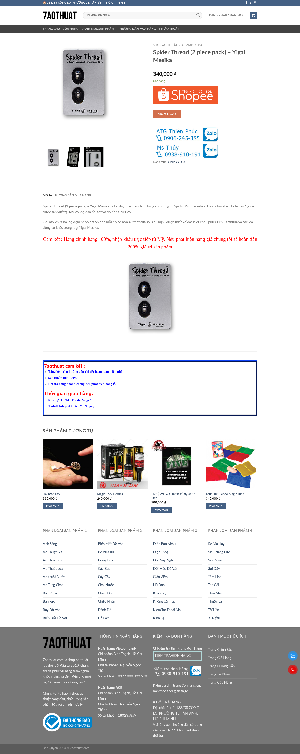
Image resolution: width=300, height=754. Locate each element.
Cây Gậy (104, 577)
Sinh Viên (215, 560)
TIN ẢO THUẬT (169, 29)
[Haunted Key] (68, 464)
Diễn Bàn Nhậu (164, 544)
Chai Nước (106, 585)
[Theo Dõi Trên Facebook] (246, 2)
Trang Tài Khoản (219, 674)
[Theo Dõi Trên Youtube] (255, 2)
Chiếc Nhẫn (106, 601)
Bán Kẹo (49, 601)
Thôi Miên (215, 593)
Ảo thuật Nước (54, 577)
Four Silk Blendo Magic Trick (225, 494)
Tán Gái (213, 585)
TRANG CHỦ (51, 29)
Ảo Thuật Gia (52, 552)
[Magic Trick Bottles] (122, 464)
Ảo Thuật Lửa (53, 568)
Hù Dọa (159, 585)
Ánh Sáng (50, 544)
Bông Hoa (105, 560)
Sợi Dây (214, 568)
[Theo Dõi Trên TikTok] (250, 2)
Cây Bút (104, 568)
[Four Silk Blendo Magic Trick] (231, 464)
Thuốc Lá (215, 601)
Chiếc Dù (105, 593)
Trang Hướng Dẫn (221, 666)
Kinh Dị (158, 618)
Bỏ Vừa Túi (106, 552)
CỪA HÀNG (70, 29)
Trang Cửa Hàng (220, 682)
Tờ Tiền (213, 610)
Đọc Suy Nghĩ (163, 560)
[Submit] (198, 15)
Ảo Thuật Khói (53, 560)
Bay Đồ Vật (51, 610)
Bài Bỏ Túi (50, 593)
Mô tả (47, 195)
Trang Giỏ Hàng (219, 658)
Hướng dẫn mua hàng (138, 29)
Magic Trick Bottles (110, 494)
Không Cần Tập (164, 601)
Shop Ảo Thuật (165, 45)
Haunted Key (51, 494)
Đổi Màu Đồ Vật (165, 568)
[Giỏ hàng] (253, 15)
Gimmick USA (192, 45)
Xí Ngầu (214, 618)
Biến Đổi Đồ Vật (55, 618)
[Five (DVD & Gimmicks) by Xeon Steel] (176, 464)
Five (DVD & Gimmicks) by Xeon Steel (173, 496)
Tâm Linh (214, 577)
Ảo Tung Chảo (53, 585)
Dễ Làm (104, 618)
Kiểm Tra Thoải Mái (167, 610)
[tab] (47, 196)
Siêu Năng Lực (219, 552)
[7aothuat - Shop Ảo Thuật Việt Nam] (60, 15)
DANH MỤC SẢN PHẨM (97, 29)
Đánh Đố (104, 610)
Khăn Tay (159, 593)
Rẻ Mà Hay (216, 544)
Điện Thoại (161, 552)
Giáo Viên (160, 577)
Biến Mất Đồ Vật (110, 544)
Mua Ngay (167, 114)
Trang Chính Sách (220, 649)
